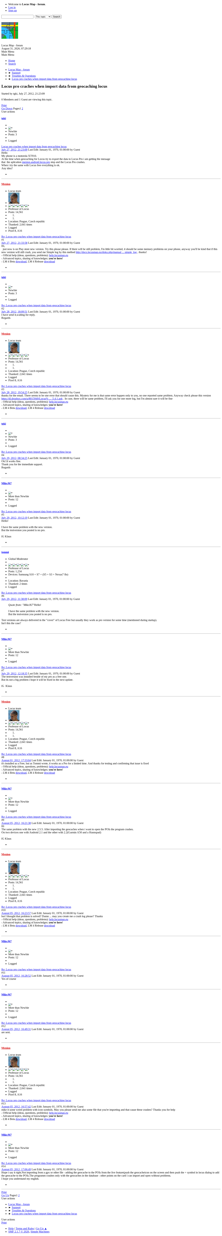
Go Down (6, 108)
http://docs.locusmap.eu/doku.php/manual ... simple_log (106, 252)
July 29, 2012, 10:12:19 (14, 517)
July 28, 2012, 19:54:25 (14, 392)
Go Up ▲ (41, 1228)
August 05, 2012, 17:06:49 (16, 1169)
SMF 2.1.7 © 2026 (18, 1231)
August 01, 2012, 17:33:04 (16, 760)
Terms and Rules (25, 1228)
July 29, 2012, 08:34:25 (14, 458)
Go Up (5, 1195)
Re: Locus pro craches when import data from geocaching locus (36, 236)
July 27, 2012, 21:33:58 (14, 242)
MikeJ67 (6, 483)
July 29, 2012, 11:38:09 (14, 599)
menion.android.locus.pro (36, 162)
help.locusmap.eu (58, 255)
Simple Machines (40, 1231)
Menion (5, 184)
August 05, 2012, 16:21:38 (16, 823)
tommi (5, 552)
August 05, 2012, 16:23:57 (16, 913)
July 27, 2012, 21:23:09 (14, 149)
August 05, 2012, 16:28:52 (16, 975)
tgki (3, 118)
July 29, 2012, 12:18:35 (14, 673)
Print (4, 105)
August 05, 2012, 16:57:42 (16, 1106)
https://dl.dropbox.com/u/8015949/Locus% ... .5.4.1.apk (32, 398)
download (21, 261)
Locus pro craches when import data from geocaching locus (34, 146)
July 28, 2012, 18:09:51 (14, 311)
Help (11, 1228)
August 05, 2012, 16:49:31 (16, 1029)
